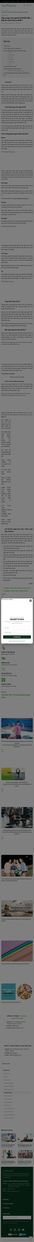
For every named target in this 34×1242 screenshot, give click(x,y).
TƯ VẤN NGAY (17, 637)
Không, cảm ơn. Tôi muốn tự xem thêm (17, 640)
